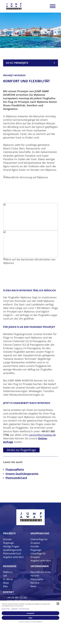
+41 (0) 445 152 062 (17, 597)
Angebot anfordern (13, 557)
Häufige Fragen (11, 546)
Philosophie (36, 579)
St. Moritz (8, 579)
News (33, 586)
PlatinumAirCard (12, 553)
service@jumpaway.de (42, 435)
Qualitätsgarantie (12, 550)
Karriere (34, 582)
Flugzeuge (8, 542)
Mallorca (7, 572)
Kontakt (8, 592)
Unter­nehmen (39, 566)
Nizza (6, 582)
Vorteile (7, 539)
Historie (34, 575)
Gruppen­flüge (39, 533)
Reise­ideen (9, 566)
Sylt (5, 575)
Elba (5, 586)
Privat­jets (9, 533)
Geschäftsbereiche (40, 572)
